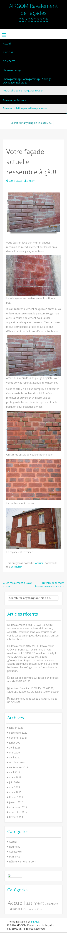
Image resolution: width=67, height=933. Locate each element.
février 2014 (16, 817)
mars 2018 (15, 777)
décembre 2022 (18, 732)
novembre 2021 (18, 737)
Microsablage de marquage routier (23, 90)
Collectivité (15, 851)
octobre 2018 (17, 762)
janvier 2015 (16, 802)
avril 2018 (14, 772)
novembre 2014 (18, 812)
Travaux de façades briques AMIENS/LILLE (49, 584)
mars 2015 (15, 792)
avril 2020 (14, 757)
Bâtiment (14, 846)
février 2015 (16, 797)
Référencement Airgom (22, 861)
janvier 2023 (16, 727)
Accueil (7, 43)
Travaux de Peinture (14, 100)
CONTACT (9, 61)
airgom (31, 180)
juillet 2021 (15, 742)
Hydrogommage (12, 70)
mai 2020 (14, 752)
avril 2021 (14, 747)
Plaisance (14, 856)
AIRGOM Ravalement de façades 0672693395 (33, 12)
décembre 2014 (18, 807)
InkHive (35, 921)
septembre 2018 (18, 767)
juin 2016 (14, 782)
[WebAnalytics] (15, 875)
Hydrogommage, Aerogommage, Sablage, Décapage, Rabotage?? (27, 80)
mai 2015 (14, 787)
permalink (16, 566)
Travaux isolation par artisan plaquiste (25, 108)
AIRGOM (8, 52)
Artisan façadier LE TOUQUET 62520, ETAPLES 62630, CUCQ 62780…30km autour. (33, 689)
